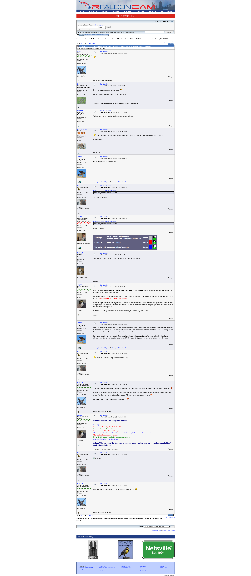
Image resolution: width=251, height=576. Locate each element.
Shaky (79, 216)
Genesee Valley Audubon (86, 567)
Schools (101, 570)
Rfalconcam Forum (82, 39)
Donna (79, 185)
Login (100, 34)
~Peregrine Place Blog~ (100, 182)
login (95, 25)
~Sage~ (80, 156)
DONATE (152, 11)
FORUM (105, 11)
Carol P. (80, 51)
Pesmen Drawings (126, 567)
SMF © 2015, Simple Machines (168, 530)
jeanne (79, 84)
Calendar (95, 34)
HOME (81, 11)
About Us (162, 566)
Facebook (143, 566)
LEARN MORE (166, 11)
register (101, 25)
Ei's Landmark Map (126, 569)
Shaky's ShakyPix (84, 569)
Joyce (79, 285)
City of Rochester (125, 566)
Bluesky (142, 569)
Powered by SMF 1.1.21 (156, 530)
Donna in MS (82, 129)
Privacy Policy (163, 567)
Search (90, 34)
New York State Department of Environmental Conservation (107, 568)
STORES (127, 11)
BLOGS (116, 11)
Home (81, 34)
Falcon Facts (102, 566)
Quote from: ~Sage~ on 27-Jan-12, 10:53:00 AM (104, 190)
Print (171, 43)
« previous (166, 42)
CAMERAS (93, 11)
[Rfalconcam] (80, 248)
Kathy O (80, 253)
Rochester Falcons (97, 39)
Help (85, 34)
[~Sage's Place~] (80, 182)
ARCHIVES (140, 11)
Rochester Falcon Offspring (114, 39)
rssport (80, 110)
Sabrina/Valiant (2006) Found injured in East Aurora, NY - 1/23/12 (146, 39)
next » (172, 42)
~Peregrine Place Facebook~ (120, 182)
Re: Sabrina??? (105, 51)
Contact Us (143, 570)
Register (105, 34)
